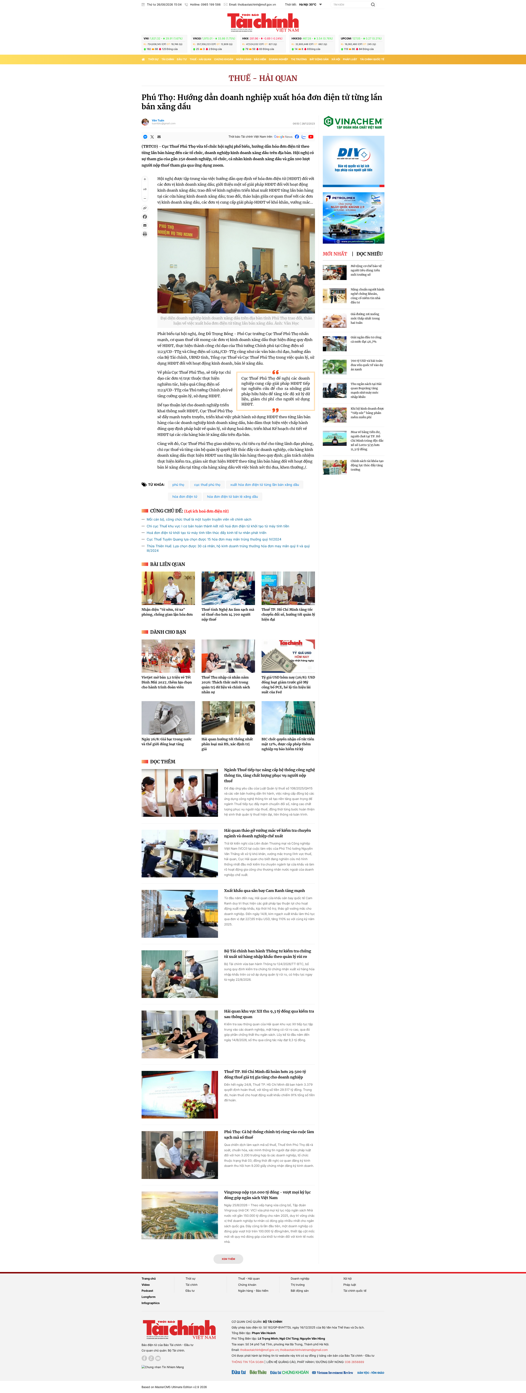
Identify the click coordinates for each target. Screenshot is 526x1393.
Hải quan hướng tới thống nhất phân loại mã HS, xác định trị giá (227, 744)
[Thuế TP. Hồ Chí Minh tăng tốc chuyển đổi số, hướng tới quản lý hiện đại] (288, 588)
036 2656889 (354, 1362)
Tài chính (167, 59)
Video (146, 1284)
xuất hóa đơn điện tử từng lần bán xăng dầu (264, 485)
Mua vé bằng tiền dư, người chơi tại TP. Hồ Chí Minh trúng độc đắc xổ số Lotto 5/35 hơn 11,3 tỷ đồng (367, 440)
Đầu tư (182, 59)
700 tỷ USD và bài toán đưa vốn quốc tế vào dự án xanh (367, 365)
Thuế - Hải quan (200, 59)
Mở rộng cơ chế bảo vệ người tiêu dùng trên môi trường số (366, 270)
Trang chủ (149, 1278)
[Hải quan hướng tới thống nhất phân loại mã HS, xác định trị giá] (228, 717)
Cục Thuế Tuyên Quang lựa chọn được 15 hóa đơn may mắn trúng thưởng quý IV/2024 (214, 539)
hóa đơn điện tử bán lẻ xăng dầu (232, 496)
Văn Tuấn (158, 120)
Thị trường (299, 59)
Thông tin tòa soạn (248, 1362)
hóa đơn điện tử (184, 496)
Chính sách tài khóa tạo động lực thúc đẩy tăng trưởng (367, 465)
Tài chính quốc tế (372, 59)
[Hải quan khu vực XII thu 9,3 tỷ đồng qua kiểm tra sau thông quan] (180, 1034)
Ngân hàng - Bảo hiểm (251, 59)
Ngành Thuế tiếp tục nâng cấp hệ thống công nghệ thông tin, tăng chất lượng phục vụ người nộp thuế (269, 775)
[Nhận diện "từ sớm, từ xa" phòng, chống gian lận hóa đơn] (168, 588)
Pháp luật (350, 59)
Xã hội (335, 59)
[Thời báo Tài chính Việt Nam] (263, 22)
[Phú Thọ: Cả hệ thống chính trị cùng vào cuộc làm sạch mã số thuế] (180, 1155)
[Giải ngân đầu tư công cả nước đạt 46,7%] (335, 343)
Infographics (151, 1303)
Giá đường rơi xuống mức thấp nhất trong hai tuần (365, 318)
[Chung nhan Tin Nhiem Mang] (163, 1367)
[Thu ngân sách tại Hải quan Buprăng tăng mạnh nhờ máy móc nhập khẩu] (335, 390)
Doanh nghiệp (278, 59)
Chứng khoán (223, 59)
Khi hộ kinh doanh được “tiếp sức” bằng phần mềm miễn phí (367, 413)
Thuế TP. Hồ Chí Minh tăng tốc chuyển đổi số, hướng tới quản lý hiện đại (288, 614)
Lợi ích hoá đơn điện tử (206, 511)
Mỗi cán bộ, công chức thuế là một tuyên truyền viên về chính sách (199, 519)
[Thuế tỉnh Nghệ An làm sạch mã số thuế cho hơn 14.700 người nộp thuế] (228, 588)
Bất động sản (319, 59)
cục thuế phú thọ (207, 485)
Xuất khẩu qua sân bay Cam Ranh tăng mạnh (264, 890)
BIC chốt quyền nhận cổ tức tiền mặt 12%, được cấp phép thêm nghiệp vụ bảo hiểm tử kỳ (288, 744)
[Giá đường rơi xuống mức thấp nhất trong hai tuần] (335, 320)
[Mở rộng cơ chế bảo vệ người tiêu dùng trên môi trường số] (335, 272)
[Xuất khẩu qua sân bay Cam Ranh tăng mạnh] (180, 914)
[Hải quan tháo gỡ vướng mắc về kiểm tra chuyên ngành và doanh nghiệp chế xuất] (180, 854)
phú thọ (178, 485)
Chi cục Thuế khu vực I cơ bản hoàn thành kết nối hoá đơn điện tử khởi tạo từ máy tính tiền (218, 526)
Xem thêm (228, 1258)
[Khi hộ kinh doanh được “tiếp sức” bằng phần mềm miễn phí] (335, 415)
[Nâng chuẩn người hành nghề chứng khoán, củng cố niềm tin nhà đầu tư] (335, 295)
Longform (149, 1297)
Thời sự (153, 59)
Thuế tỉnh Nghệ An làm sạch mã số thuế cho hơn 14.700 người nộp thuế (228, 614)
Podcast (147, 1290)
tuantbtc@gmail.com (163, 123)
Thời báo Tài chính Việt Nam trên (250, 136)
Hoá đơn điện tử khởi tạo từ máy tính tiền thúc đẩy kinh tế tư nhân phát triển (206, 533)
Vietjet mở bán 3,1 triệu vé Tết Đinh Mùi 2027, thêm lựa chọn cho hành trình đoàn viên (167, 682)
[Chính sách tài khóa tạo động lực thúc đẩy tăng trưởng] (335, 467)
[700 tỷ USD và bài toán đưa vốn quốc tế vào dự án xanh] (335, 367)
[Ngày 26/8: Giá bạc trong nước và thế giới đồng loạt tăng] (168, 717)
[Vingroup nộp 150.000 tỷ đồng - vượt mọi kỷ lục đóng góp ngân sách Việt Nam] (180, 1215)
